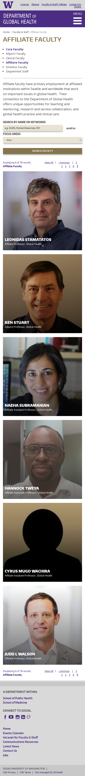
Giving (77, 7)
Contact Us (75, 4)
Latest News (11, 746)
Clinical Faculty (15, 58)
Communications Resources (20, 741)
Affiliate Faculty (17, 62)
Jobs (5, 755)
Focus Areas (12, 134)
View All (48, 162)
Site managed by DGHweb (49, 772)
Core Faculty (15, 49)
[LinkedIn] (23, 717)
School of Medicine (15, 702)
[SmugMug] (29, 717)
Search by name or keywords (24, 122)
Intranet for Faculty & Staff (20, 737)
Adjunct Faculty (16, 53)
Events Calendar (13, 733)
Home (6, 32)
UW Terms (25, 772)
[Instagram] (17, 717)
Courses (24, 4)
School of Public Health (17, 698)
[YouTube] (11, 717)
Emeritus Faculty (16, 67)
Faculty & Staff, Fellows (54, 4)
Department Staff (17, 71)
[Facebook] (5, 717)
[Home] (19, 18)
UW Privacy (9, 772)
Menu (77, 13)
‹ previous (64, 162)
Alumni (35, 4)
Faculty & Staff (20, 32)
